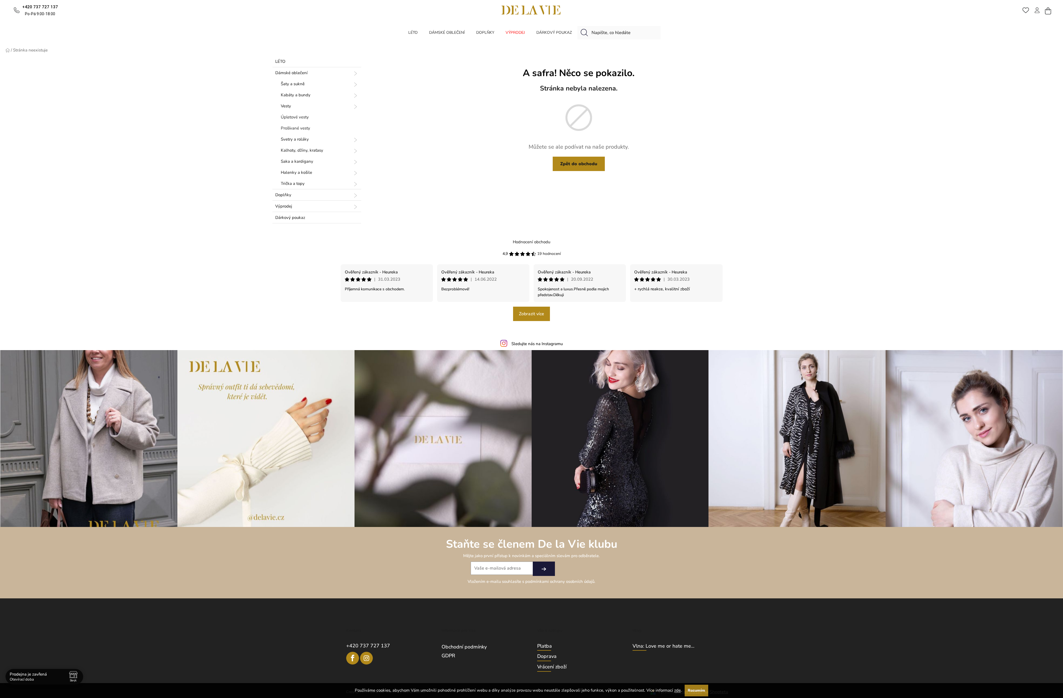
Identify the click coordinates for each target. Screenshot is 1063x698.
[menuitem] (413, 32)
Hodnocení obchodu (531, 242)
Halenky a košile (296, 172)
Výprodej (283, 206)
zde (677, 690)
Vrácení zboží (552, 667)
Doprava (547, 656)
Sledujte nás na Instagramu (537, 344)
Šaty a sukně (293, 84)
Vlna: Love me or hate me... (663, 646)
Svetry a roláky (295, 139)
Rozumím (696, 690)
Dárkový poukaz (290, 217)
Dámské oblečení (291, 73)
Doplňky (283, 195)
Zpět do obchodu (578, 164)
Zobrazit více (531, 314)
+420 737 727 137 (368, 645)
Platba (544, 646)
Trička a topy (293, 183)
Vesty (286, 106)
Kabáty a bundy (295, 95)
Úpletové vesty (295, 117)
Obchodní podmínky (464, 646)
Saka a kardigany (297, 161)
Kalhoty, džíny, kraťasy (302, 150)
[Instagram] (366, 658)
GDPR (448, 655)
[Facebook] (352, 658)
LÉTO (280, 61)
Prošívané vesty (295, 128)
